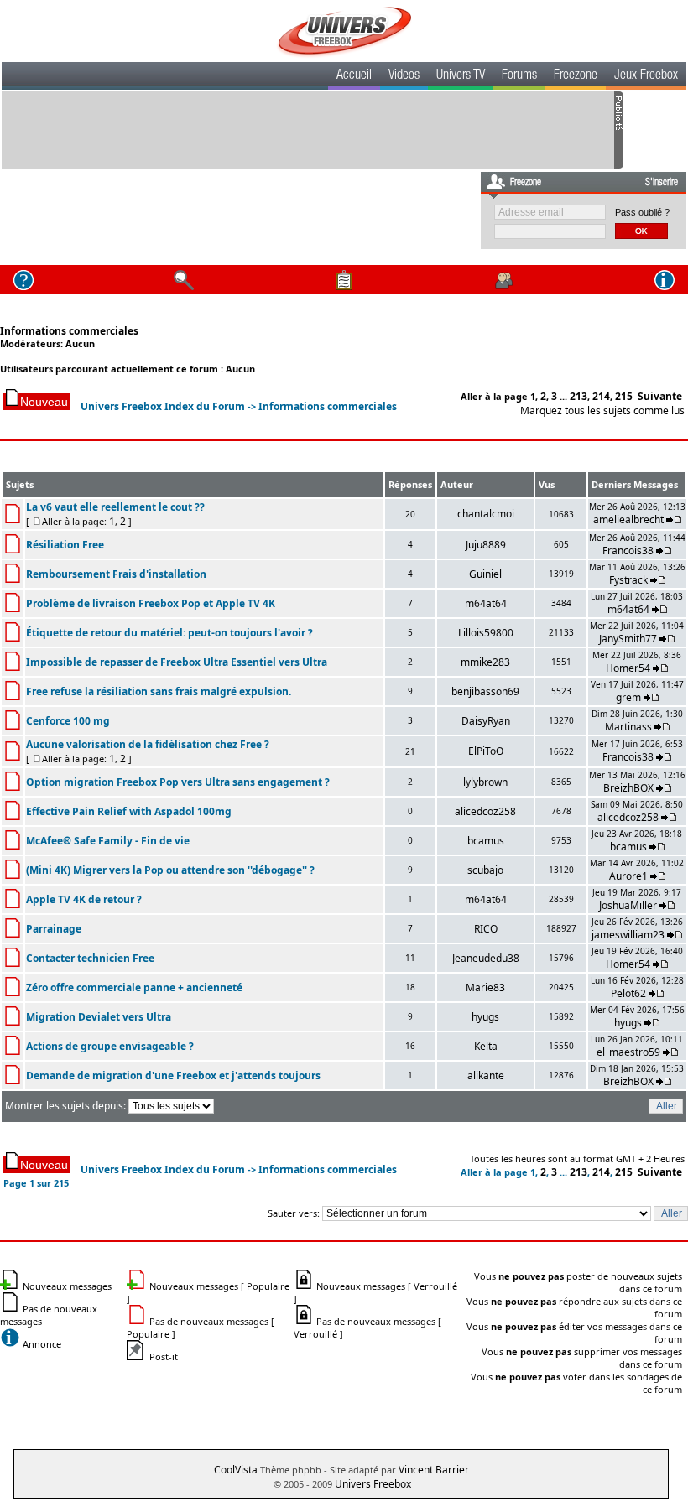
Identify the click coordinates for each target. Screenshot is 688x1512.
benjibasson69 (485, 691)
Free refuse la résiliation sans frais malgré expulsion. (158, 691)
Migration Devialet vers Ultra (98, 1017)
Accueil (354, 76)
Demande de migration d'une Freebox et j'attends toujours (173, 1075)
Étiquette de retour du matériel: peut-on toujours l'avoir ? (169, 633)
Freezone (575, 76)
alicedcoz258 (485, 811)
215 (624, 396)
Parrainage (53, 929)
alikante (485, 1075)
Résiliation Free (65, 545)
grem (628, 697)
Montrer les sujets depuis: (66, 1106)
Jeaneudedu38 (485, 958)
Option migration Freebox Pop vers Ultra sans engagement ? (178, 782)
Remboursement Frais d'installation (116, 574)
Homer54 (628, 668)
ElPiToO (485, 751)
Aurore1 (628, 876)
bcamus (485, 841)
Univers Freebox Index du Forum (163, 406)
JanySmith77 (628, 638)
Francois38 (628, 550)
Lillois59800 (485, 633)
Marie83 (485, 987)
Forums (519, 76)
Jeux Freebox (646, 76)
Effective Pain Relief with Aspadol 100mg (129, 811)
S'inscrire (661, 183)
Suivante (660, 396)
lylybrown (485, 782)
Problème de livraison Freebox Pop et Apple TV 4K (150, 603)
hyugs (485, 1017)
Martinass (628, 727)
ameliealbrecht (628, 519)
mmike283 (485, 662)
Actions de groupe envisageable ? (110, 1046)
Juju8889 (486, 545)
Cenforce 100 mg (68, 721)
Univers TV (460, 76)
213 (578, 396)
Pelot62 (628, 993)
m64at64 (486, 603)
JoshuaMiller (628, 905)
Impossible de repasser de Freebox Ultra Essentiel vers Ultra (176, 662)
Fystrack (628, 580)
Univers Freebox (373, 1484)
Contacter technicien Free (90, 958)
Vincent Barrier (434, 1470)
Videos (404, 76)
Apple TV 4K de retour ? (84, 899)
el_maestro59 (628, 1052)
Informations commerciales (69, 331)
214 (601, 396)
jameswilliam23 (628, 934)
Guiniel (485, 574)
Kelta (486, 1046)
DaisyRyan (485, 721)
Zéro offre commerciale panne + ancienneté (134, 987)
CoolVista (236, 1470)
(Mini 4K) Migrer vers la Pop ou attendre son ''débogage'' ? (170, 870)
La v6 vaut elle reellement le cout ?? (115, 507)
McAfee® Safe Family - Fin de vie (108, 841)
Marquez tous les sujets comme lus (602, 410)
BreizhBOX (628, 788)
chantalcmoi (485, 514)
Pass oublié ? (642, 212)
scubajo (485, 870)
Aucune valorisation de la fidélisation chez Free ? (147, 744)
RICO (486, 929)
